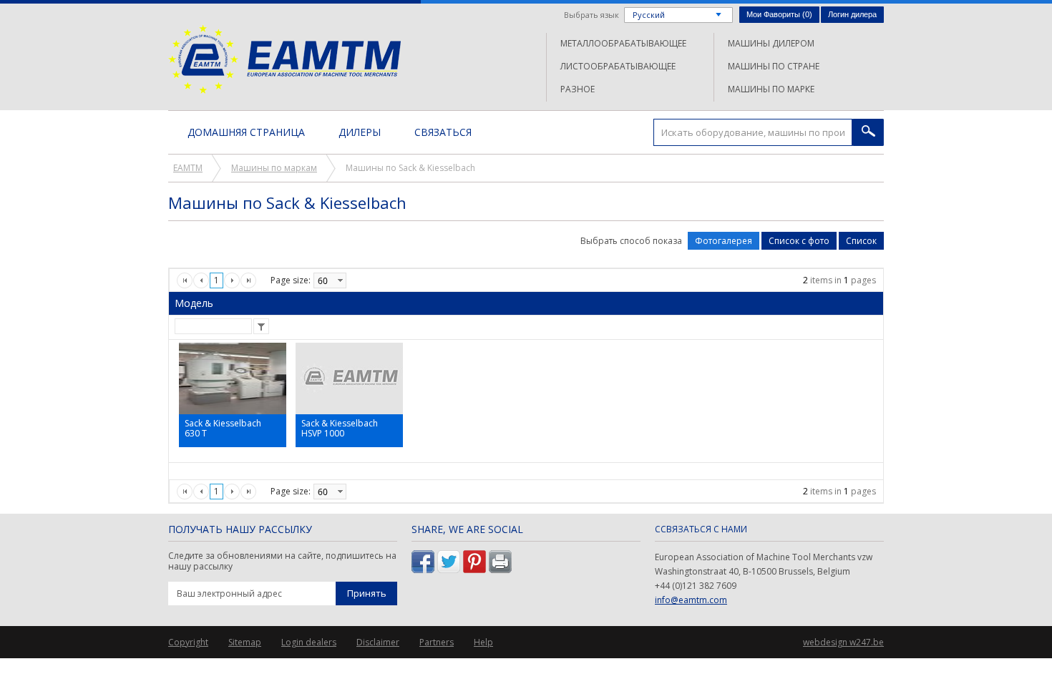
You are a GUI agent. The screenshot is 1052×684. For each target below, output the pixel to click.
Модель (194, 303)
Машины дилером (771, 43)
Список (861, 241)
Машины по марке (771, 89)
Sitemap (244, 642)
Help (483, 642)
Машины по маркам (274, 168)
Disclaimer (377, 642)
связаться (443, 132)
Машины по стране (773, 66)
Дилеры (360, 132)
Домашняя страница (246, 132)
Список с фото (799, 241)
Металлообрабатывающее (623, 43)
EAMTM (284, 59)
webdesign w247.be (843, 642)
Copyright (188, 642)
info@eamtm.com (691, 600)
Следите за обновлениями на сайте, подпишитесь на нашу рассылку (282, 561)
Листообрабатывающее (618, 66)
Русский (649, 14)
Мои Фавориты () (779, 14)
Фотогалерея (723, 241)
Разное (577, 89)
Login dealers (308, 642)
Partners (436, 642)
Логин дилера (852, 14)
